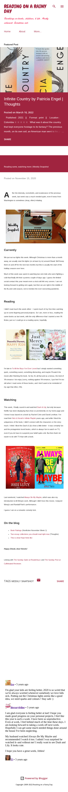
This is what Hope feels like (21, 538)
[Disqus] (36, 634)
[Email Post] (39, 581)
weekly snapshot (22, 581)
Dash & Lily (41, 407)
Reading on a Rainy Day (25, 8)
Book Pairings (16, 530)
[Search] (54, 6)
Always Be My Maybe (33, 497)
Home (7, 31)
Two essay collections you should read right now (30, 534)
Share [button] (7, 139)
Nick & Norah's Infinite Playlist (24, 418)
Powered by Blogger (36, 778)
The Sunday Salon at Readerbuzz (27, 560)
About (22, 31)
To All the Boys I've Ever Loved (24, 368)
